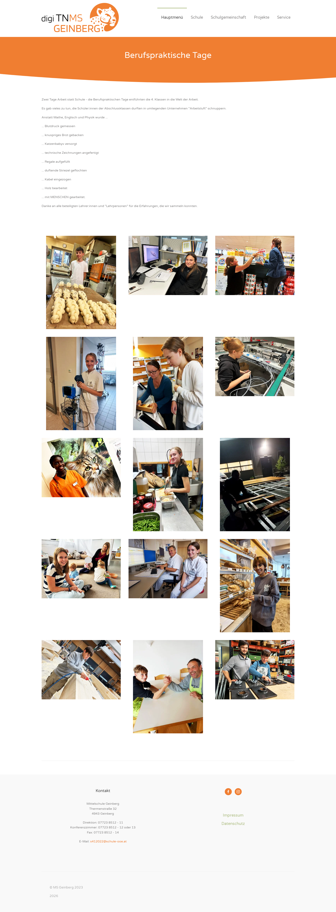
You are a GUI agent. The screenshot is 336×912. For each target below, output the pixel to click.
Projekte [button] (261, 17)
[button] (81, 282)
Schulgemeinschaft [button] (228, 17)
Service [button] (283, 17)
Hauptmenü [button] (172, 17)
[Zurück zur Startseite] (80, 17)
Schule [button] (197, 17)
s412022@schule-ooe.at (108, 841)
